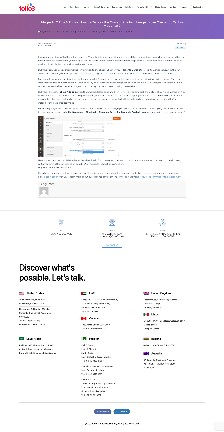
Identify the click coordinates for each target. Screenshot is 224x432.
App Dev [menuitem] (172, 7)
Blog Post (47, 184)
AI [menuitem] (65, 7)
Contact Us (198, 7)
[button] (67, 7)
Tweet (181, 47)
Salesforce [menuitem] (129, 7)
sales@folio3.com (112, 234)
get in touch (51, 177)
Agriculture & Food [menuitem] (144, 7)
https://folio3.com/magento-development (159, 177)
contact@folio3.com (112, 236)
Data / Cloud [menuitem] (74, 7)
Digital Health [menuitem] (160, 7)
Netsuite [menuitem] (86, 7)
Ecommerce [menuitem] (117, 7)
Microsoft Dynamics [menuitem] (101, 7)
